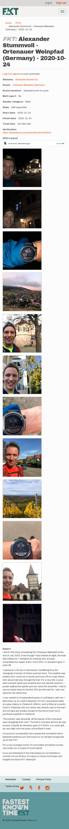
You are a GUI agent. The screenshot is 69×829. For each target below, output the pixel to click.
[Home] (10, 11)
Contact (26, 779)
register (16, 74)
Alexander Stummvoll (26, 79)
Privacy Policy (43, 779)
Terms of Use (12, 786)
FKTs (18, 23)
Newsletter (10, 779)
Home (8, 23)
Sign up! (61, 3)
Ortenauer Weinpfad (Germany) (28, 85)
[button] (22, 167)
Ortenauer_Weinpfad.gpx (19, 143)
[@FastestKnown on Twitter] (22, 789)
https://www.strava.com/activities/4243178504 (27, 132)
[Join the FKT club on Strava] (31, 789)
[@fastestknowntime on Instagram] (47, 789)
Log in (48, 3)
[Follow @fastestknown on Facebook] (39, 789)
